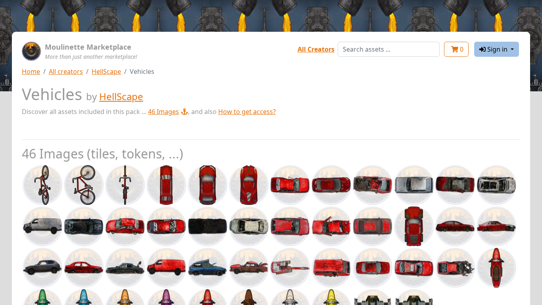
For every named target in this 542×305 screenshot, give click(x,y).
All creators (66, 71)
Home (31, 71)
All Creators (316, 49)
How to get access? (247, 111)
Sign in (497, 49)
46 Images (163, 111)
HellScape (106, 71)
